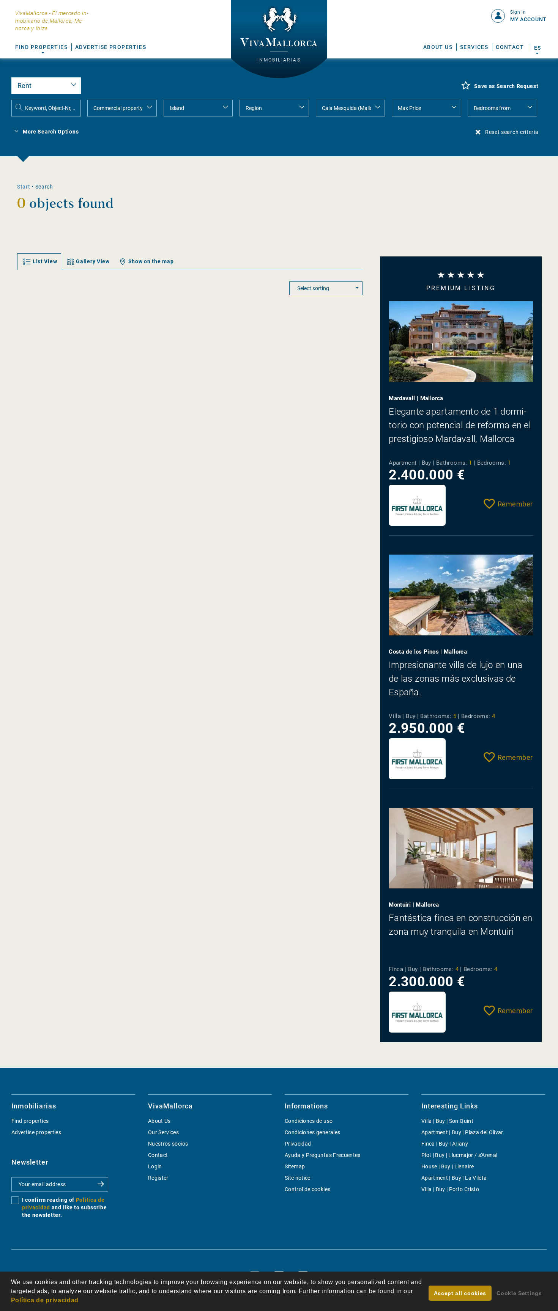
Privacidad (298, 1144)
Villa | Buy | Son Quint (447, 1121)
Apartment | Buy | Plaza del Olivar (462, 1132)
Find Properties (41, 47)
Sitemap (295, 1166)
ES (537, 48)
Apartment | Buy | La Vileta (454, 1178)
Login (155, 1166)
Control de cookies (307, 1189)
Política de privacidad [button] (45, 1300)
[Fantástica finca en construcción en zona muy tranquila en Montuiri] (461, 848)
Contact (510, 47)
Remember (515, 504)
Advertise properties (36, 1132)
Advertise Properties (110, 47)
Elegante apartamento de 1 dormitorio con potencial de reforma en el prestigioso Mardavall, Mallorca (460, 425)
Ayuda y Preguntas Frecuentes (323, 1155)
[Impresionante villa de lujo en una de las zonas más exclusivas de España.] (461, 595)
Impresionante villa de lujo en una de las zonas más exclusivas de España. (455, 679)
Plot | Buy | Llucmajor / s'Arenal (459, 1155)
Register (158, 1178)
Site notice (298, 1178)
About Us (437, 47)
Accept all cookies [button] (460, 1293)
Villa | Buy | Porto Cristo (450, 1189)
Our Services (163, 1132)
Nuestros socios (168, 1144)
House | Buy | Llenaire (447, 1166)
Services (474, 47)
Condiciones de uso (309, 1121)
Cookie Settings (519, 1293)
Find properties (30, 1121)
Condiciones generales (312, 1132)
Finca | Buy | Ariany (444, 1144)
